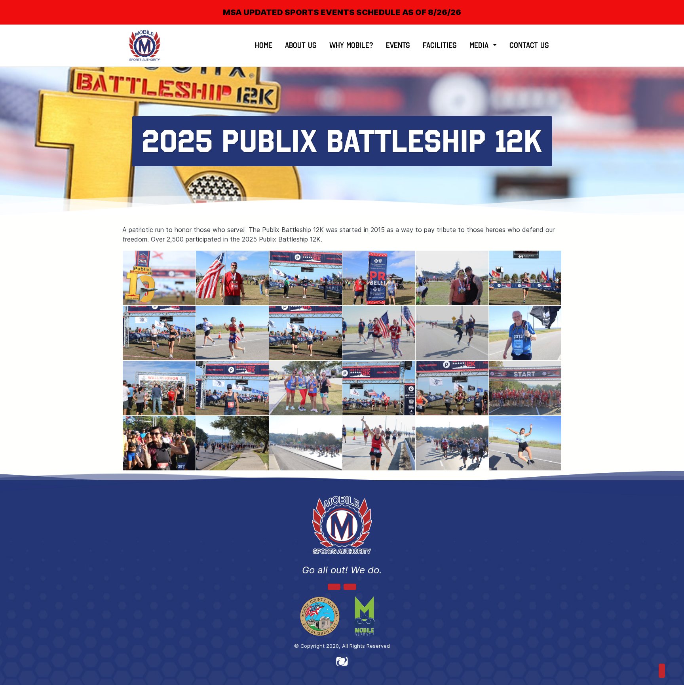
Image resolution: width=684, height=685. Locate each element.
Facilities (440, 45)
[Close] (665, 5)
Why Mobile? (351, 45)
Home (263, 45)
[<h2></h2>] (159, 278)
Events (398, 45)
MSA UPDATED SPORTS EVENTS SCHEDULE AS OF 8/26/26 (342, 12)
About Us (301, 45)
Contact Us (529, 45)
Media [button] (480, 45)
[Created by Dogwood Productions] (342, 661)
